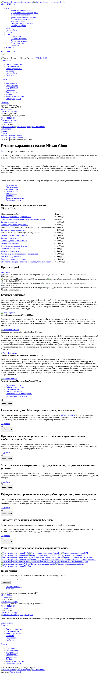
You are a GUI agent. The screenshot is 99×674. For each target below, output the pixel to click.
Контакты (10, 47)
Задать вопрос (7, 623)
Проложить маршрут (9, 111)
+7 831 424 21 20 (8, 4)
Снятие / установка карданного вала (16, 217)
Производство (12, 90)
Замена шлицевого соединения (14, 230)
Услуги (9, 8)
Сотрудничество (17, 43)
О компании (16, 37)
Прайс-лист (10, 75)
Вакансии (15, 45)
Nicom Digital (15, 672)
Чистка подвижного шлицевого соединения (19, 254)
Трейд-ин (10, 94)
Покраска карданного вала (12, 256)
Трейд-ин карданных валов (22, 23)
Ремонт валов (11, 83)
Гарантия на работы (19, 39)
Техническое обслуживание (22, 19)
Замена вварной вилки (10, 238)
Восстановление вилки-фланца (14, 246)
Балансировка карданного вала (14, 259)
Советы (9, 32)
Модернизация (12, 88)
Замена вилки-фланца (10, 243)
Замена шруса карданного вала (14, 235)
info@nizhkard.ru (7, 122)
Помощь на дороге (18, 26)
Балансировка (11, 92)
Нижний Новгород (13, 587)
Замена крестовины (9, 222)
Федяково (10, 589)
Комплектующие (18, 21)
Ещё (30, 566)
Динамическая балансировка (22, 15)
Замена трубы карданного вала (14, 241)
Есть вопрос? (6, 129)
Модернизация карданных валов (24, 17)
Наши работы (11, 30)
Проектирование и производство (24, 13)
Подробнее (5, 424)
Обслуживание (12, 86)
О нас (8, 34)
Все (5, 272)
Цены (8, 28)
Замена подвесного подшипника (14, 225)
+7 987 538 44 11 (7, 109)
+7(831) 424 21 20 (68, 415)
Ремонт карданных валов (21, 10)
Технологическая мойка (11, 248)
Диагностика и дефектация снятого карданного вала (23, 219)
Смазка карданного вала (11, 251)
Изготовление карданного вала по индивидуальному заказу (26, 262)
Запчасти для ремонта (15, 96)
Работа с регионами (19, 41)
